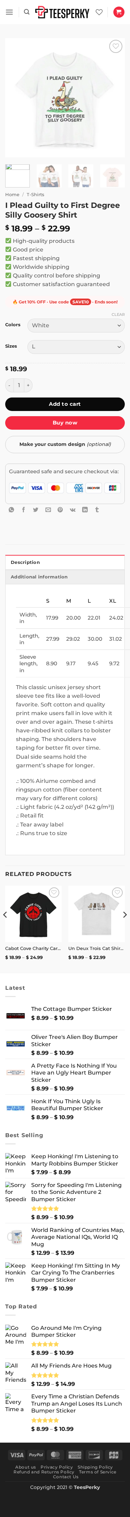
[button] (9, 12)
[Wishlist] (99, 12)
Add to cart (65, 404)
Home (12, 194)
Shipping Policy (95, 1467)
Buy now (65, 422)
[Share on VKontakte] (72, 509)
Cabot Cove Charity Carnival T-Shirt (33, 948)
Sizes (11, 346)
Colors (12, 324)
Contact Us (66, 1476)
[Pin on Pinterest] (60, 509)
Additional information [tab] (39, 576)
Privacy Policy (57, 1467)
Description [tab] (25, 562)
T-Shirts (35, 194)
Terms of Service (97, 1471)
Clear (118, 314)
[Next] (113, 98)
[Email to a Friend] (48, 509)
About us (25, 1467)
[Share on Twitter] (35, 509)
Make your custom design (65, 444)
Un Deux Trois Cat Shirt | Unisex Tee (96, 948)
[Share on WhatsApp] (11, 509)
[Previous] (16, 98)
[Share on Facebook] (23, 509)
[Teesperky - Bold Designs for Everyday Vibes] (62, 12)
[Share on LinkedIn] (84, 509)
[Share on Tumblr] (97, 509)
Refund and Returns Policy (44, 1471)
